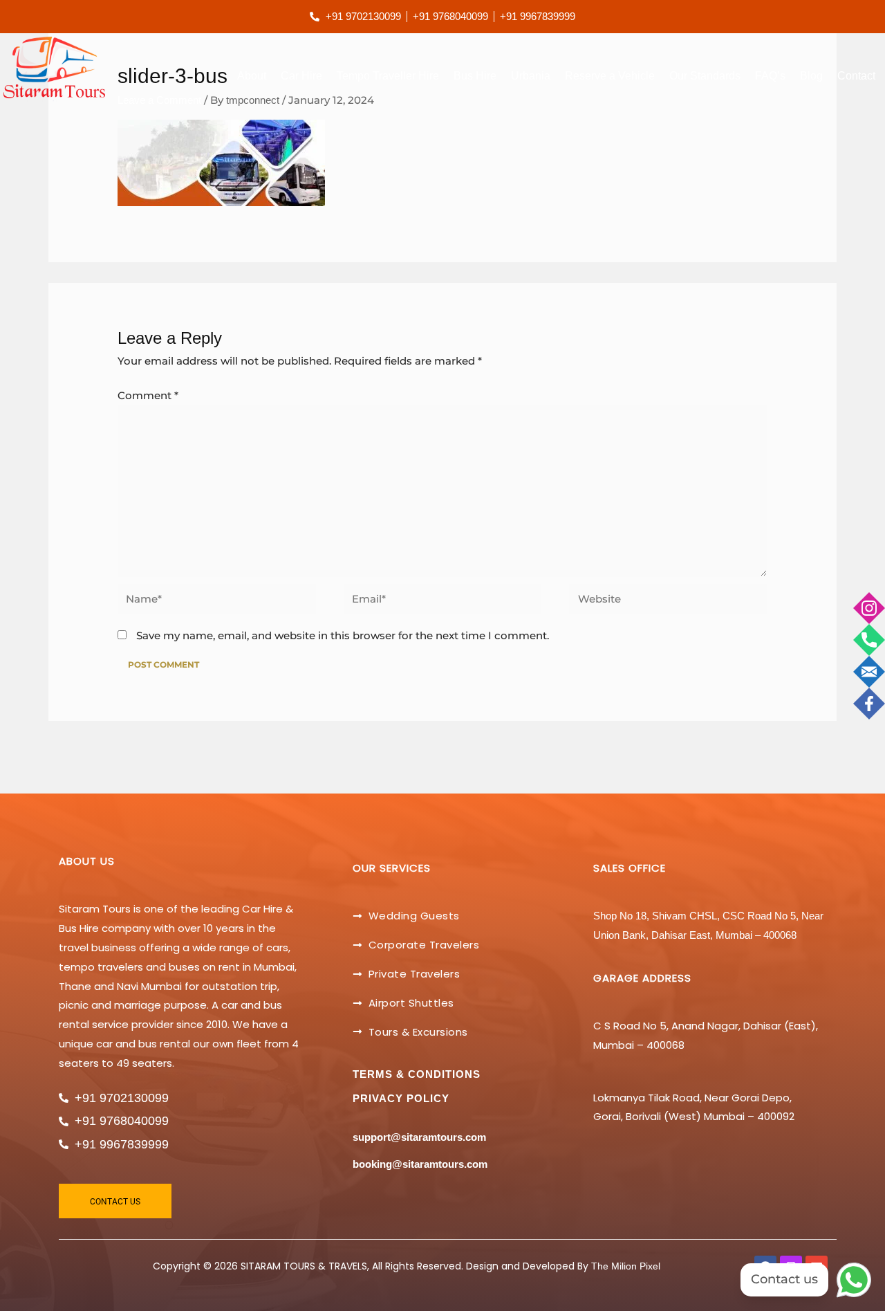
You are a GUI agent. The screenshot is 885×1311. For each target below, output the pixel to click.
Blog (811, 76)
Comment (148, 395)
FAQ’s (770, 76)
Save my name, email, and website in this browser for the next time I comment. (342, 635)
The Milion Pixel (625, 1266)
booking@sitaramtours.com (420, 1164)
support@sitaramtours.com (419, 1137)
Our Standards (704, 76)
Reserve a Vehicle (610, 76)
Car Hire (301, 76)
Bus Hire (475, 76)
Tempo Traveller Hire (388, 76)
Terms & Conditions (417, 1074)
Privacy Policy (401, 1098)
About (251, 76)
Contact (856, 76)
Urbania (530, 76)
